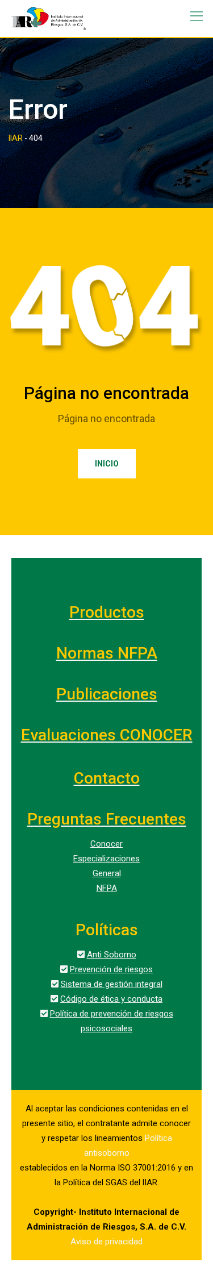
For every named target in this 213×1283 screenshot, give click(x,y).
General (107, 873)
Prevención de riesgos (111, 969)
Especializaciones (106, 858)
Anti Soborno (111, 954)
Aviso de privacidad (106, 1241)
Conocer (106, 844)
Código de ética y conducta (111, 999)
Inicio (107, 463)
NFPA (107, 888)
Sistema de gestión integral (111, 984)
